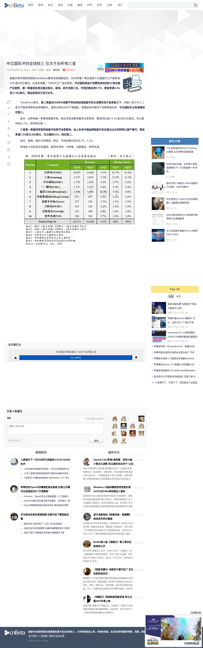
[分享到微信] (9, 135)
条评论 (70, 70)
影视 (40, 5)
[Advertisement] (101, 33)
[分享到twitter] (9, 156)
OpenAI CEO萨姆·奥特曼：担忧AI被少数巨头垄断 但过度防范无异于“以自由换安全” (108, 463)
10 (153, 382)
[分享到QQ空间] (9, 121)
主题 (109, 5)
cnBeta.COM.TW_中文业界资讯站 (14, 5)
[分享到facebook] (9, 149)
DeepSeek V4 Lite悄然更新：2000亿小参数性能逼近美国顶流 (182, 336)
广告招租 (43, 636)
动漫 (70, 5)
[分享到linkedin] (9, 163)
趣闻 (79, 5)
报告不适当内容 (56, 636)
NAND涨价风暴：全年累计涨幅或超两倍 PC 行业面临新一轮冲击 (181, 168)
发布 (96, 440)
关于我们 (33, 636)
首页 (30, 5)
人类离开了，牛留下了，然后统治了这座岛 (176, 382)
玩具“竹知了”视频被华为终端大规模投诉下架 (44, 532)
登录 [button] (9, 418)
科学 (89, 5)
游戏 (60, 5)
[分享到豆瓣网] (9, 142)
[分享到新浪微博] (9, 114)
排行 (120, 5)
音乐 (50, 5)
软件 (99, 5)
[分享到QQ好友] (9, 128)
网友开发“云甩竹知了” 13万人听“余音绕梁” (43, 524)
